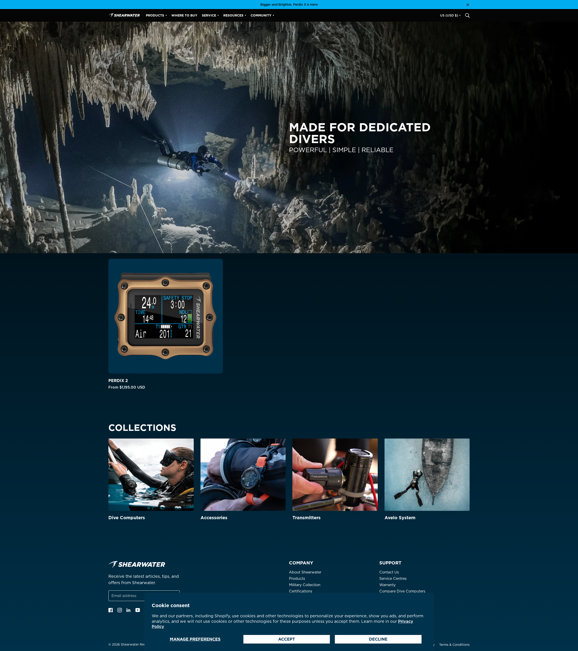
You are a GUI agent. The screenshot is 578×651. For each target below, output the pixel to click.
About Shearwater (305, 572)
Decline (378, 639)
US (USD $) (449, 15)
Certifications (300, 591)
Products (297, 578)
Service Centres (393, 578)
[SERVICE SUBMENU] (218, 15)
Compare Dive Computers (402, 591)
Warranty (387, 585)
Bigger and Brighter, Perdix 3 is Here (289, 4)
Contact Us (389, 572)
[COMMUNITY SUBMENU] (273, 15)
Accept (286, 639)
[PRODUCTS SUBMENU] (166, 15)
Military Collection (304, 585)
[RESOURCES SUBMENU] (245, 15)
